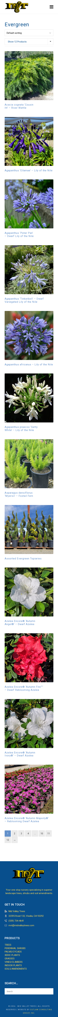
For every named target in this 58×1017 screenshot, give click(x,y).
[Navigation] (51, 7)
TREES (8, 944)
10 (42, 833)
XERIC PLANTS (12, 955)
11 (48, 833)
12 (7, 840)
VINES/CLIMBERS (14, 962)
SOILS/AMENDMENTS (16, 968)
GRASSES (10, 958)
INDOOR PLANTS (13, 965)
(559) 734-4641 (16, 920)
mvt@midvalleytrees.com (21, 925)
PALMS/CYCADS (13, 951)
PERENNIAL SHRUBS (15, 948)
